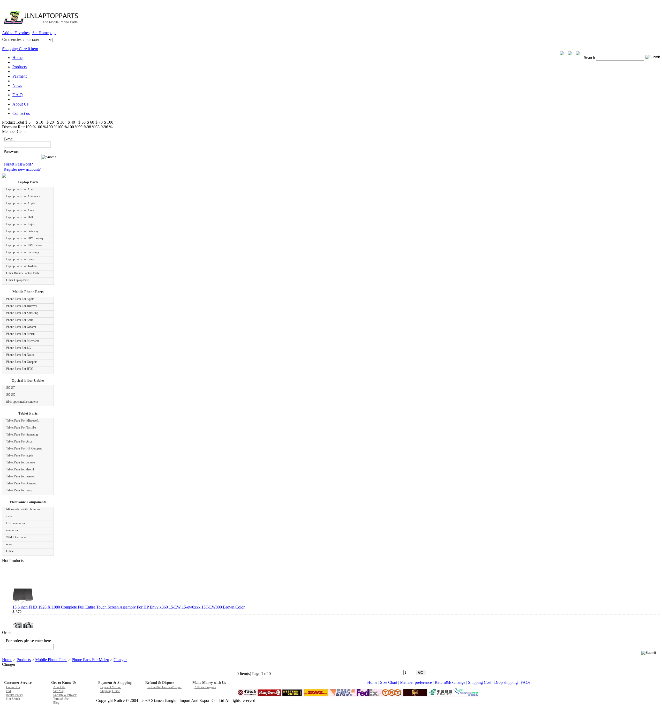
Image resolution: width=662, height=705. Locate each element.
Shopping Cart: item (20, 49)
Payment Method (110, 687)
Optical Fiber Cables (28, 380)
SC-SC (10, 394)
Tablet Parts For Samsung (22, 434)
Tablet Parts (27, 413)
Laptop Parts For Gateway (22, 231)
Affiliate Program (205, 687)
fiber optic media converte (22, 401)
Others (10, 551)
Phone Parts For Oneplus (21, 362)
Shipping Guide (110, 691)
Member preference (416, 682)
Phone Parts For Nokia (20, 355)
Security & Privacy (65, 695)
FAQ (9, 691)
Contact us (21, 113)
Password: (12, 151)
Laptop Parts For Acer (19, 189)
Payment (19, 76)
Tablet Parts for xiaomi (20, 469)
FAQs (525, 682)
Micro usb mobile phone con (23, 509)
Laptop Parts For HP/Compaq (24, 238)
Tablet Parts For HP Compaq (24, 448)
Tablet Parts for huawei (20, 476)
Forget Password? (18, 164)
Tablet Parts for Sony (19, 490)
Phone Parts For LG (18, 348)
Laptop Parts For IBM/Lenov (24, 245)
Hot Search (13, 699)
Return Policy (14, 695)
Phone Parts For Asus (19, 320)
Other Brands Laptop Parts (22, 273)
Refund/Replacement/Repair (164, 687)
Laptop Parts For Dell (19, 217)
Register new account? (22, 169)
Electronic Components (28, 502)
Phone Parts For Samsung (22, 313)
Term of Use (61, 699)
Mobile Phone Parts (27, 292)
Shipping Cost (479, 682)
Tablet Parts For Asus (19, 441)
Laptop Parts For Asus (20, 210)
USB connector (15, 523)
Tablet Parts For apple (19, 455)
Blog (56, 702)
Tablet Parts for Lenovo (20, 462)
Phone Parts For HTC (19, 369)
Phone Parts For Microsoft (22, 341)
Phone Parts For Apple (20, 299)
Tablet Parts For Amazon (21, 483)
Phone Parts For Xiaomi (21, 327)
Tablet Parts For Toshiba (21, 427)
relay (9, 544)
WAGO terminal (16, 537)
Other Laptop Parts (17, 280)
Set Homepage (44, 33)
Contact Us (13, 687)
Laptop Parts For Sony (20, 259)
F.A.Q (17, 95)
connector (12, 530)
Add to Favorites (15, 33)
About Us (20, 104)
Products (19, 67)
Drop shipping (506, 682)
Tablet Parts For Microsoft (22, 420)
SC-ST (10, 387)
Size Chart (388, 682)
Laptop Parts (28, 182)
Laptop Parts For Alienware (23, 196)
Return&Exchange (450, 682)
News (17, 85)
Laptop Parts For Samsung (22, 252)
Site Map (58, 691)
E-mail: (10, 139)
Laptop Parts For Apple (20, 203)
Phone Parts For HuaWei (21, 306)
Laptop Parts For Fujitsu (21, 224)
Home (17, 57)
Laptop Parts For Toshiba (21, 266)
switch (10, 516)
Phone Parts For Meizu (20, 334)
